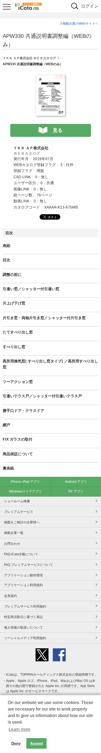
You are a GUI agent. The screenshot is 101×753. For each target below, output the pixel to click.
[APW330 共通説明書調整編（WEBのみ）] (50, 78)
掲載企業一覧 (13, 533)
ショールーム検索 (17, 501)
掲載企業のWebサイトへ (80, 23)
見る (57, 130)
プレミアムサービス (18, 512)
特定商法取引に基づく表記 (23, 617)
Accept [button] (36, 743)
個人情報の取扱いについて (23, 627)
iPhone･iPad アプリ (25, 482)
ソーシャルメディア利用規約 (25, 638)
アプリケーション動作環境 (23, 575)
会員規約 (10, 596)
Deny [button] (16, 743)
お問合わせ (12, 544)
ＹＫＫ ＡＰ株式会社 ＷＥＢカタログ (29, 58)
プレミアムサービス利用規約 (25, 606)
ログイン (89, 6)
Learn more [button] (19, 729)
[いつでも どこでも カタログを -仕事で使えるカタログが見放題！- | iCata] (28, 6)
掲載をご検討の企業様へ (22, 522)
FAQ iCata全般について (21, 554)
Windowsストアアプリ (25, 491)
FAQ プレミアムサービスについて (28, 565)
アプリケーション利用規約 (23, 585)
